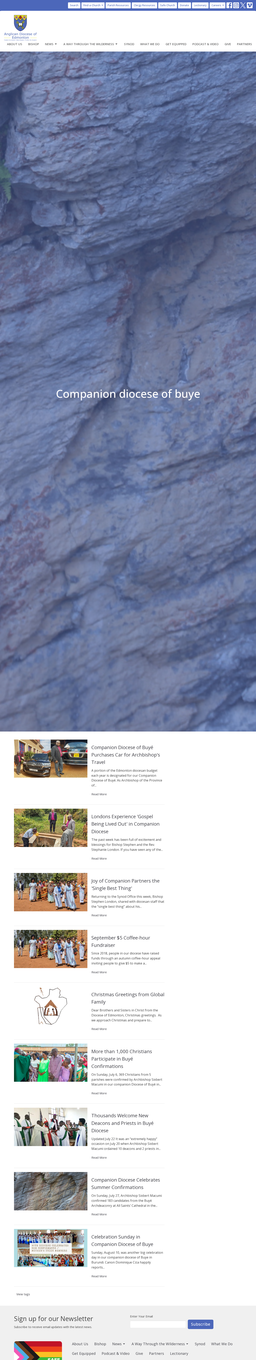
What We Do (150, 44)
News (49, 44)
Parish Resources (118, 5)
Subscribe (200, 1324)
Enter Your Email (141, 1316)
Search (74, 5)
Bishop (33, 44)
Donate (184, 5)
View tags (23, 1294)
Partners (244, 44)
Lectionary (200, 5)
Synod (129, 44)
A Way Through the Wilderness (88, 44)
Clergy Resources (144, 5)
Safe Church (167, 5)
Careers (216, 5)
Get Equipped (176, 44)
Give (228, 44)
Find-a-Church (91, 5)
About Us (14, 44)
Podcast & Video (205, 44)
